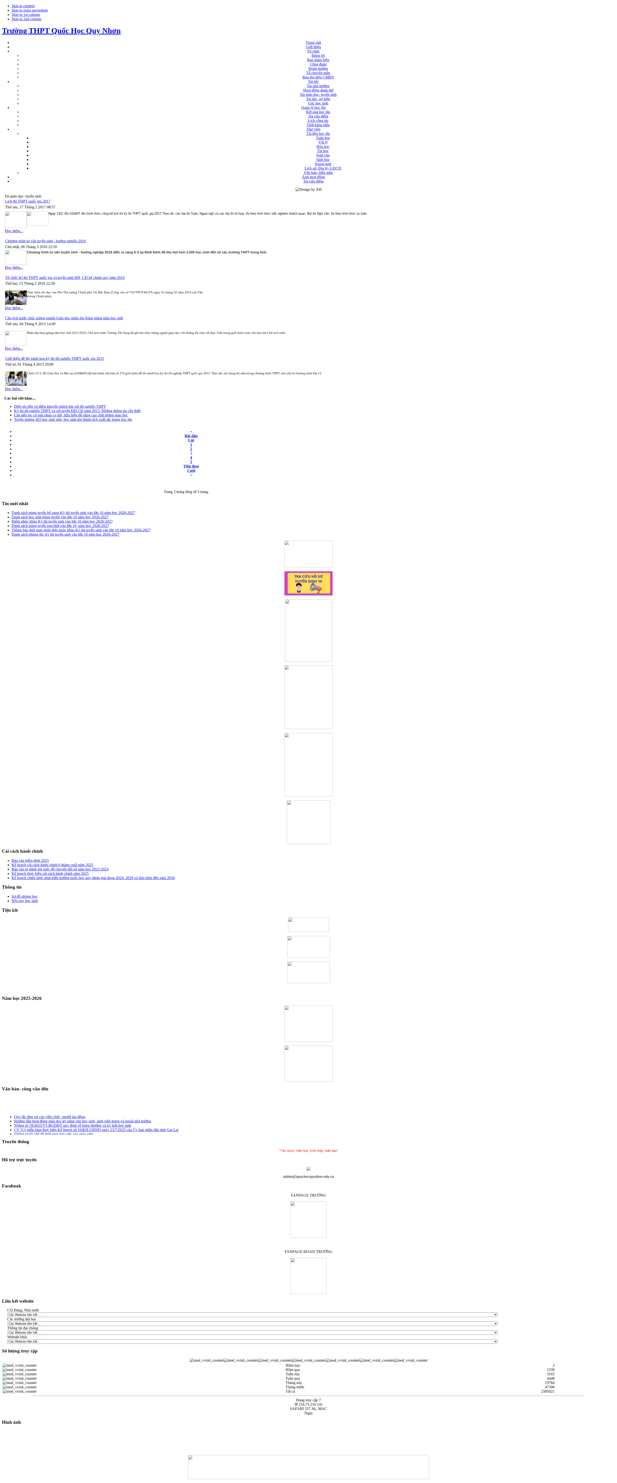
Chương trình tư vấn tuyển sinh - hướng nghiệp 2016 (45, 241)
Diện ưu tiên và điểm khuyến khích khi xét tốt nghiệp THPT (60, 406)
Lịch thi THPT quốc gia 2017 (27, 201)
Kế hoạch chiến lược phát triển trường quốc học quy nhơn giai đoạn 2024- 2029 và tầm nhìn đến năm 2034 (93, 878)
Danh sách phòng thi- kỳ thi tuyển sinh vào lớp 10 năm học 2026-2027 (65, 534)
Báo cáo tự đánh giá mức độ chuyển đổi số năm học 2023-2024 (60, 869)
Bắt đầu (191, 436)
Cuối (191, 470)
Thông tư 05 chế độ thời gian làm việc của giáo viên (53, 1128)
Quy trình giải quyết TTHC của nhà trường (47, 1133)
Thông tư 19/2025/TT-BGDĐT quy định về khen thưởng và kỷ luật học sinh (72, 1120)
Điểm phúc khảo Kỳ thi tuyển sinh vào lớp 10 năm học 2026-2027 (62, 521)
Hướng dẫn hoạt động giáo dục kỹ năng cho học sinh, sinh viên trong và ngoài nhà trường (82, 1115)
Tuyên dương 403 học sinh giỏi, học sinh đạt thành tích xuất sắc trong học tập (73, 419)
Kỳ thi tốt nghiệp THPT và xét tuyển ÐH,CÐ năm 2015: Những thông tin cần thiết (77, 411)
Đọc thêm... (14, 231)
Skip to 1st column (26, 15)
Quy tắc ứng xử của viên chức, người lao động (49, 1111)
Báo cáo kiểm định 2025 (30, 860)
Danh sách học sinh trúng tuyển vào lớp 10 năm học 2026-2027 (60, 517)
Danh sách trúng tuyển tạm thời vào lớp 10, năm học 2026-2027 (60, 526)
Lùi (191, 440)
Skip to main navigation (30, 10)
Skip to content (23, 6)
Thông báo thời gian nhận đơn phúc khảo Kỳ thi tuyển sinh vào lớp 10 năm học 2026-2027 (81, 530)
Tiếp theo (191, 466)
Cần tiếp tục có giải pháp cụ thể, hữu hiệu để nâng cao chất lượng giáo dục (71, 415)
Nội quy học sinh (25, 901)
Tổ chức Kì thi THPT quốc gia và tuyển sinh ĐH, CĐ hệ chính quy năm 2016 (65, 278)
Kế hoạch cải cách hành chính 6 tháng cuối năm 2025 (52, 865)
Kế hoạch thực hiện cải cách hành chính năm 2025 (50, 873)
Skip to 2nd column (26, 19)
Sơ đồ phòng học (25, 896)
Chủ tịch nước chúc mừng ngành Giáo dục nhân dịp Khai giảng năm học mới (64, 318)
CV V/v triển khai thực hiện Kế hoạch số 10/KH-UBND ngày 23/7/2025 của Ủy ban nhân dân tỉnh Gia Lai (96, 1124)
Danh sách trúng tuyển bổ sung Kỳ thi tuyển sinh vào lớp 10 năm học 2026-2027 (73, 513)
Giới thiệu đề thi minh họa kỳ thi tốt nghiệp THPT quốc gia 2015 (54, 358)
